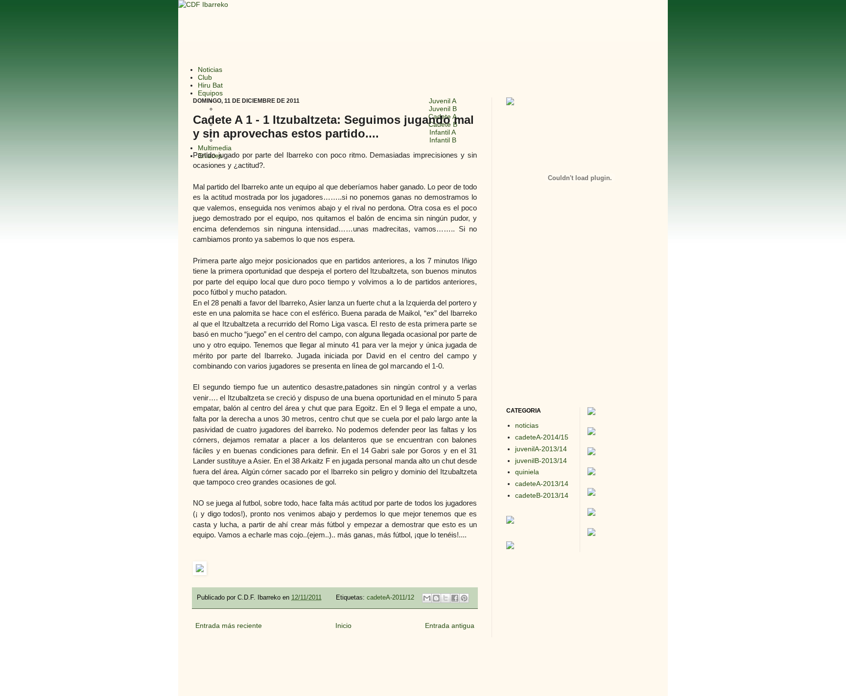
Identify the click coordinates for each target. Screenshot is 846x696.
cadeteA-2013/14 (541, 483)
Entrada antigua (449, 625)
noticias (527, 425)
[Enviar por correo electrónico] (427, 598)
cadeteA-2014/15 (541, 437)
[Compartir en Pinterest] (464, 598)
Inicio (343, 625)
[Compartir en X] (445, 598)
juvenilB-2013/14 (541, 460)
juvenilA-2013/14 (541, 449)
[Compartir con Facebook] (455, 598)
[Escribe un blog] (436, 598)
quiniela (527, 472)
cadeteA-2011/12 (390, 597)
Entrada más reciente (228, 625)
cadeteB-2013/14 (541, 495)
